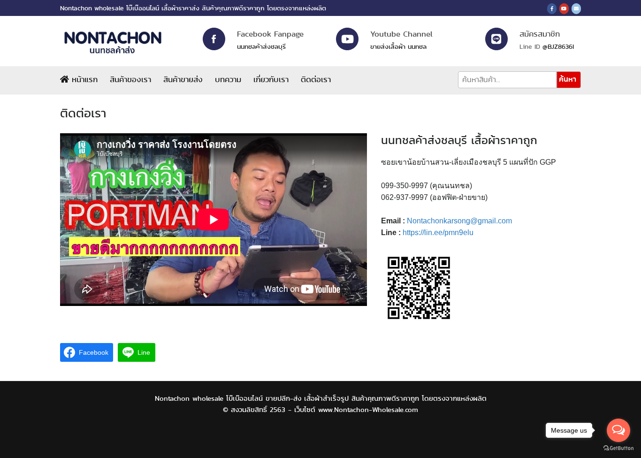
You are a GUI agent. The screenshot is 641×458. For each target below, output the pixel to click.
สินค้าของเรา (130, 79)
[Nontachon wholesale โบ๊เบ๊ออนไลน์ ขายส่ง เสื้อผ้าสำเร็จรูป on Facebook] (552, 8)
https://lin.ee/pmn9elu (438, 233)
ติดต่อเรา (316, 79)
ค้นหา (567, 79)
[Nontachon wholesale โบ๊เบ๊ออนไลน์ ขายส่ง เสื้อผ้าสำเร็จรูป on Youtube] (564, 8)
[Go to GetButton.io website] (618, 448)
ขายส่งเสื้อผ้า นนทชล (398, 46)
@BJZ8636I (558, 46)
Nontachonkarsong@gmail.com (459, 221)
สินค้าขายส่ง (183, 79)
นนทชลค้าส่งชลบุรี (261, 46)
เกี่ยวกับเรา (271, 79)
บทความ (228, 79)
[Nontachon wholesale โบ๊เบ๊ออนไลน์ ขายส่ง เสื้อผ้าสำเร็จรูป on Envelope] (576, 8)
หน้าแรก (83, 79)
